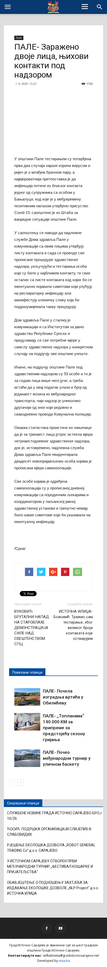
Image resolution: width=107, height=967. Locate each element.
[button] (99, 7)
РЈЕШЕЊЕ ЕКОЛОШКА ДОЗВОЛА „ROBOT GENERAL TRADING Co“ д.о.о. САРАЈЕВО (51, 848)
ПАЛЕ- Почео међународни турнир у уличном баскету (66, 758)
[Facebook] (46, 928)
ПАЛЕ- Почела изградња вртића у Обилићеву (63, 696)
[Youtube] (60, 928)
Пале (19, 38)
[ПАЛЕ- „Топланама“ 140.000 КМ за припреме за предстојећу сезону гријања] (27, 722)
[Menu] (85, 6)
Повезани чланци (27, 672)
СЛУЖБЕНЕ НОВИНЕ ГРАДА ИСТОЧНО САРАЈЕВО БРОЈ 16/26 (54, 815)
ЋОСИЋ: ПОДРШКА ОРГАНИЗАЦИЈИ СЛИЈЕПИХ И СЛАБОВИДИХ (49, 831)
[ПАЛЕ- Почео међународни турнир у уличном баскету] (27, 758)
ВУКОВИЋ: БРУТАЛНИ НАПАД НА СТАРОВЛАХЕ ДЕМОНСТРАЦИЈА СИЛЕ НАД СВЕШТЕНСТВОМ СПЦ (31, 627)
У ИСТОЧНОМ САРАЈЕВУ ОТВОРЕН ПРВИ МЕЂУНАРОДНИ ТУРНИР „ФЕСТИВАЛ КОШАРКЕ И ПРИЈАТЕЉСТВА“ (50, 866)
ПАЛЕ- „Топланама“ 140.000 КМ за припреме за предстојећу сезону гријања (64, 727)
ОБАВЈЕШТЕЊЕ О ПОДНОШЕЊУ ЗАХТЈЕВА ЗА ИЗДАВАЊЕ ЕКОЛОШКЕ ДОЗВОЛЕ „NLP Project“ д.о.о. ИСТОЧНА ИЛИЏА (53, 887)
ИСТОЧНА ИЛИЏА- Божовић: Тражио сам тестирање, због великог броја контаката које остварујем (73, 625)
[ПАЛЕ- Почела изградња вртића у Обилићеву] (27, 697)
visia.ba (64, 960)
